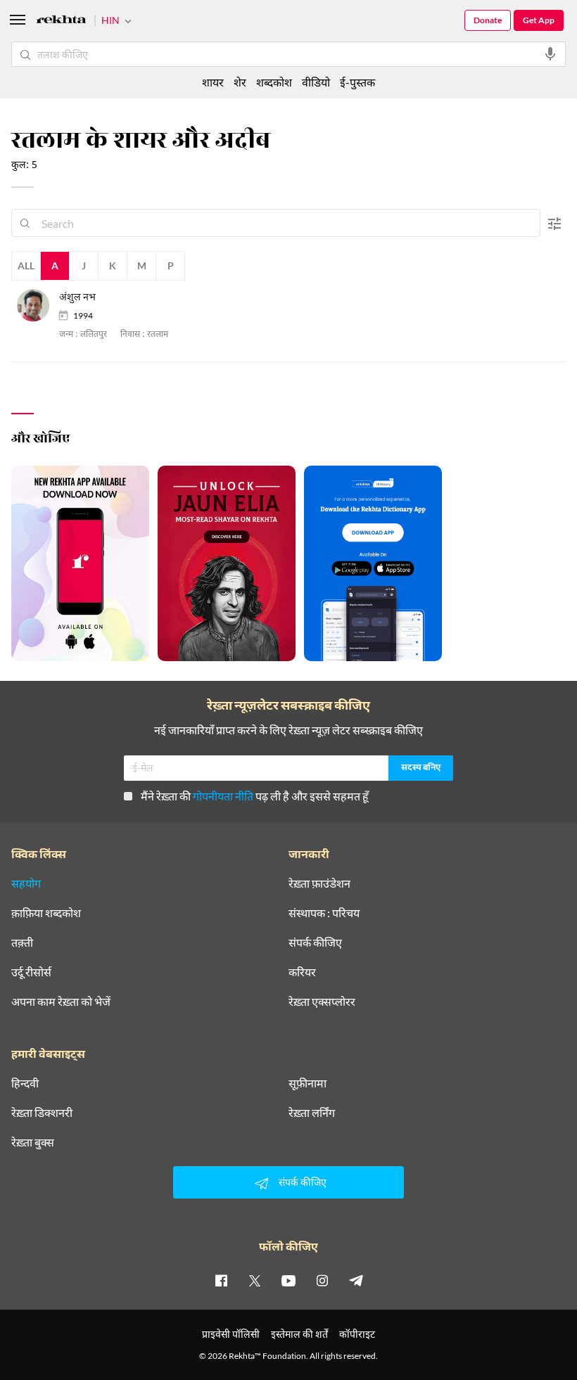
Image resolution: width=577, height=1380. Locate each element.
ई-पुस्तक (357, 82)
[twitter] (254, 1280)
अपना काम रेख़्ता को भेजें (60, 1001)
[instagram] (322, 1280)
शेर (240, 82)
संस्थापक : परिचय (324, 913)
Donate (488, 20)
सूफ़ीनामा (307, 1083)
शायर (213, 82)
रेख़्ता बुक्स (32, 1142)
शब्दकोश (274, 82)
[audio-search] (550, 54)
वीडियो (316, 82)
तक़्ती (22, 942)
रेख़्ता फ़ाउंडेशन (319, 883)
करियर (302, 972)
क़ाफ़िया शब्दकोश (46, 913)
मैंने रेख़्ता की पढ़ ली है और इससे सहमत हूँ (255, 796)
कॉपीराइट (357, 1334)
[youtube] (288, 1280)
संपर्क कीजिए (315, 942)
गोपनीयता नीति (223, 796)
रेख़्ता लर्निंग (311, 1112)
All (26, 265)
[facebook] (221, 1280)
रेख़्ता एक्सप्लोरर (321, 1001)
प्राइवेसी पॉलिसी (231, 1334)
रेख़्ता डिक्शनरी (41, 1112)
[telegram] (356, 1280)
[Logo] (61, 21)
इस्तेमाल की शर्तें (299, 1334)
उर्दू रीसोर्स (31, 972)
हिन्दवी (25, 1083)
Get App (538, 20)
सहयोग (26, 883)
